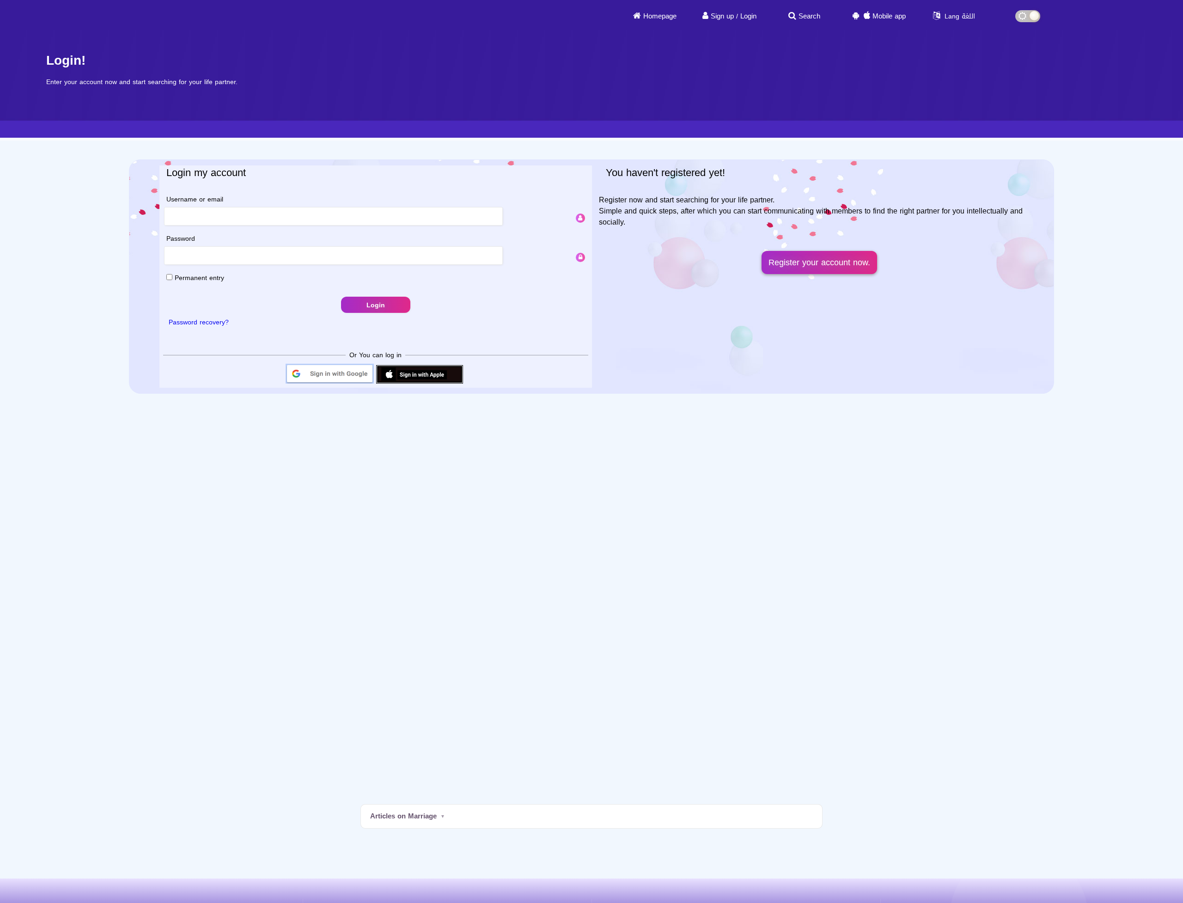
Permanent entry (198, 278)
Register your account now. (819, 262)
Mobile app (889, 16)
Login (748, 16)
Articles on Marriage (403, 816)
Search (809, 16)
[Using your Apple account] (419, 383)
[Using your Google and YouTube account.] (330, 383)
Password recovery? (199, 322)
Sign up (722, 16)
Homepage (660, 16)
